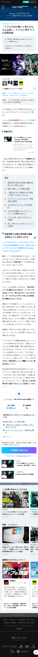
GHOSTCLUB (26, 120)
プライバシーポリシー (12, 625)
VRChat (5, 341)
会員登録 (26, 2)
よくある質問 (21, 619)
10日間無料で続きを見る (19, 450)
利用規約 (13, 622)
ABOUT (5, 619)
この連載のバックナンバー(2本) (12, 88)
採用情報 (19, 628)
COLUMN (5, 509)
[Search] (35, 7)
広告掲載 (6, 622)
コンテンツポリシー (26, 625)
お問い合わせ (31, 619)
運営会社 (12, 619)
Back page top (19, 615)
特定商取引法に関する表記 (26, 622)
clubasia (5, 120)
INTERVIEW (33, 509)
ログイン (33, 2)
